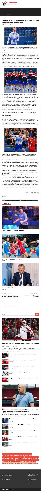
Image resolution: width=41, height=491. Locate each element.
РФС (3, 461)
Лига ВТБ (13, 460)
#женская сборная (20, 453)
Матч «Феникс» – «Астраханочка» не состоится (12, 259)
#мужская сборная (5, 455)
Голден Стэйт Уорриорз (6, 458)
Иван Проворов (8, 460)
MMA (21, 455)
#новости (11, 455)
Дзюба (29, 458)
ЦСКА (30, 463)
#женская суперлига (28, 453)
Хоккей (20, 463)
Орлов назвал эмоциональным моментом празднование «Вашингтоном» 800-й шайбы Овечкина (21, 366)
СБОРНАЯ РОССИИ (21, 461)
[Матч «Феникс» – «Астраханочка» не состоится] (20, 257)
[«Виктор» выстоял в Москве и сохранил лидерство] (20, 229)
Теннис (3, 463)
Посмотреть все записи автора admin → (11, 306)
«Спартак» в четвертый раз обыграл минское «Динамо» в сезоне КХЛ (23, 378)
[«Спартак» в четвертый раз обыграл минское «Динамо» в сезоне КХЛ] (5, 381)
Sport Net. (12, 2)
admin (8, 24)
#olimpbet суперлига (5, 453)
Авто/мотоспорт (28, 455)
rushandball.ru (4, 196)
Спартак (33, 461)
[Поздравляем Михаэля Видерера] (20, 286)
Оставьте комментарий (14, 24)
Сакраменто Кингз (28, 461)
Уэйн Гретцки (15, 463)
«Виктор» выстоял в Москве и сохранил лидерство (13, 230)
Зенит (3, 460)
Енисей (36, 458)
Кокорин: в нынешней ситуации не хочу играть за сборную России (23, 430)
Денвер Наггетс (24, 458)
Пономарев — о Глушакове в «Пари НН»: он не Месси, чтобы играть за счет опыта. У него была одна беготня (23, 419)
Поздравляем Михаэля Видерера (9, 287)
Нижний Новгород (26, 460)
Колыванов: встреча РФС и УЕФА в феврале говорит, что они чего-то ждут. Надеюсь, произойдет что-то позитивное (24, 425)
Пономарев (32, 460)
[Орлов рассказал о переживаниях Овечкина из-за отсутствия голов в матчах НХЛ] (20, 341)
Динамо (32, 458)
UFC (23, 455)
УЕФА (11, 463)
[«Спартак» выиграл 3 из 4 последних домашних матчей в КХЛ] (5, 363)
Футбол (3, 408)
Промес (36, 460)
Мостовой (17, 460)
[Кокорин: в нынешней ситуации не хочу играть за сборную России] (5, 434)
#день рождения (13, 453)
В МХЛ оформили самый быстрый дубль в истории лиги (21, 372)
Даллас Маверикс (17, 458)
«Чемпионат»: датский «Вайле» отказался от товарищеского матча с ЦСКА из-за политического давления (23, 437)
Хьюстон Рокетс (25, 463)
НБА (21, 460)
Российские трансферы (12, 461)
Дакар (12, 458)
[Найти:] (20, 314)
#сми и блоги (16, 455)
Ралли (6, 461)
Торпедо (7, 463)
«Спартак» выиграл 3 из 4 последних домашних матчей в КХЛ (22, 359)
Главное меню (6, 14)
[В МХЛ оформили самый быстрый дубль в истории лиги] (5, 375)
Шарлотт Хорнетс (35, 463)
